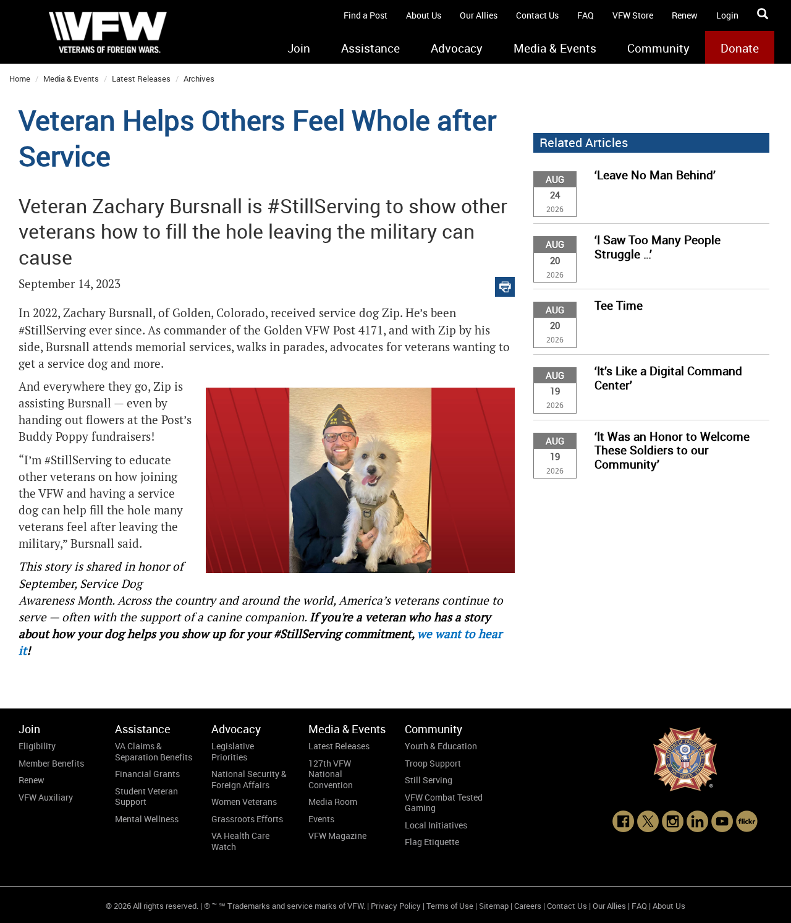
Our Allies (478, 15)
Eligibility (37, 746)
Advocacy (457, 48)
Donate (740, 48)
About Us (423, 15)
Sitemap (494, 905)
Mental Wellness (147, 819)
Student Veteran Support (146, 796)
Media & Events (555, 48)
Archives (199, 78)
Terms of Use (449, 905)
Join (298, 48)
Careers (527, 905)
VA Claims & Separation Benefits (153, 751)
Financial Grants (147, 774)
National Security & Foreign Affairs (249, 779)
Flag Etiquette (432, 842)
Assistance (370, 48)
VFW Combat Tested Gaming (444, 802)
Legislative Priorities (232, 751)
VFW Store (632, 15)
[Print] (505, 284)
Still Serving (428, 780)
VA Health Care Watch (240, 841)
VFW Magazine (337, 835)
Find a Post (365, 15)
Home (19, 78)
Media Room (332, 801)
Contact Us (537, 15)
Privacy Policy (396, 905)
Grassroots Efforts (247, 819)
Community (658, 48)
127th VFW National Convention (330, 774)
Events (321, 819)
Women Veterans (244, 801)
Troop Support (433, 763)
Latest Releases (141, 78)
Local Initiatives (436, 825)
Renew (685, 15)
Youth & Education (441, 746)
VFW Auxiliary (46, 797)
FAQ (585, 15)
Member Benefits (51, 763)
